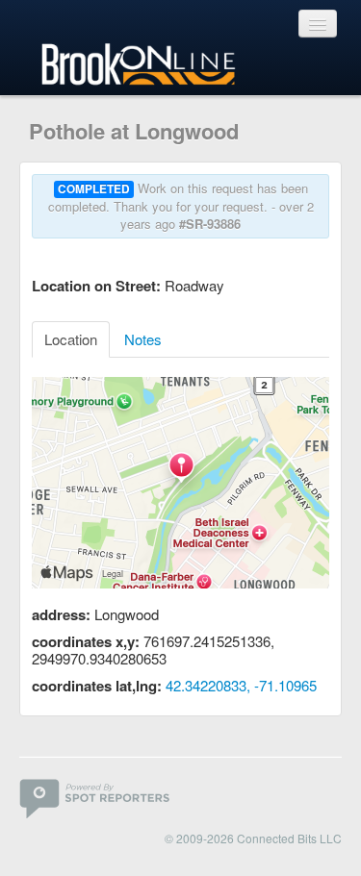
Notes (143, 339)
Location (70, 339)
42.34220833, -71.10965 (241, 685)
